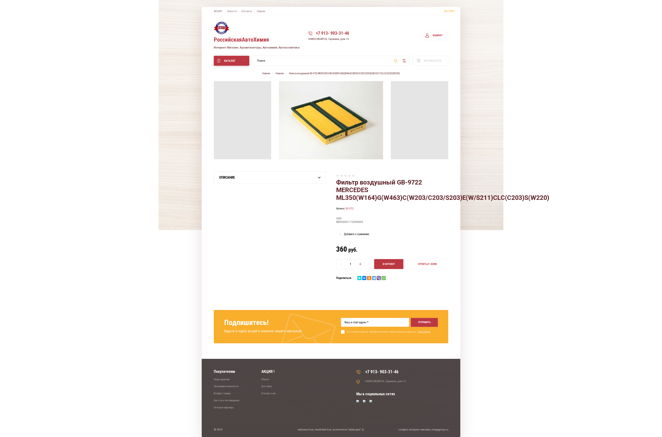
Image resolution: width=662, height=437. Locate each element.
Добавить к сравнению (356, 234)
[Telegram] (374, 278)
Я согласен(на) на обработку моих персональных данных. (389, 331)
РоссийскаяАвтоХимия (241, 39)
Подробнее (424, 331)
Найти (396, 61)
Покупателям (224, 371)
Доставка (449, 10)
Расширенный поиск (404, 61)
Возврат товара (222, 393)
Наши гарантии (221, 379)
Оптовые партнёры (224, 407)
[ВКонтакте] (364, 278)
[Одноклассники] (369, 278)
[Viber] (379, 278)
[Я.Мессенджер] (359, 278)
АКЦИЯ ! (267, 371)
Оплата (265, 379)
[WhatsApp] (384, 278)
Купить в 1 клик (427, 264)
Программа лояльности (226, 386)
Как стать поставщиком (226, 400)
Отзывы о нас (268, 393)
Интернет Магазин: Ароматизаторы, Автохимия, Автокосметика (256, 47)
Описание (227, 177)
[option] (331, 120)
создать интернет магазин (414, 429)
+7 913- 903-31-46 (332, 33)
